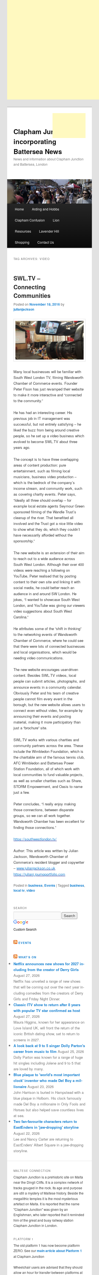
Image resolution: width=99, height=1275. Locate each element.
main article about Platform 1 (59, 1250)
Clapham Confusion (30, 220)
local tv (19, 890)
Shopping (22, 242)
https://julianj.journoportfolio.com (39, 874)
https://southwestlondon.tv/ (35, 839)
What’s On (27, 957)
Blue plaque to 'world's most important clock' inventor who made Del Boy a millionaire (47, 1080)
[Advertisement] (69, 125)
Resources (23, 231)
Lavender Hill (49, 231)
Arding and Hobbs (45, 209)
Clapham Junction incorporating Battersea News (42, 141)
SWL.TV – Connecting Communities (32, 287)
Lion (56, 220)
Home (19, 209)
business (35, 885)
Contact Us (45, 242)
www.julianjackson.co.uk (35, 868)
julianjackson (23, 309)
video (30, 890)
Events (49, 885)
